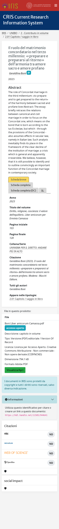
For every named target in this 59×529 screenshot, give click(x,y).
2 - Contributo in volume (34, 33)
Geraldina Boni (17, 73)
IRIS (4, 33)
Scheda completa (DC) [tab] (23, 190)
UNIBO (13, 33)
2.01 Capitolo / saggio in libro (21, 36)
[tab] (42, 190)
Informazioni (15, 399)
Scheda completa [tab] (20, 185)
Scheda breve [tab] (18, 179)
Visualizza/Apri (15, 370)
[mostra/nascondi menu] (55, 5)
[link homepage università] (38, 5)
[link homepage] (11, 5)
